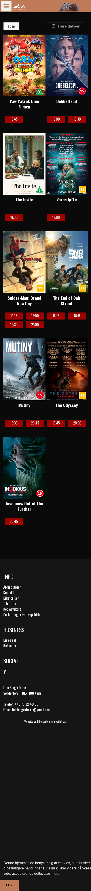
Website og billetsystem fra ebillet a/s (45, 721)
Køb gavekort (12, 609)
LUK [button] (9, 885)
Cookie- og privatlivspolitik (21, 614)
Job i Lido (9, 603)
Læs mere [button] (51, 873)
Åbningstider (12, 587)
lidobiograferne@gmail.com (31, 709)
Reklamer (9, 645)
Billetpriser (11, 598)
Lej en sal (9, 640)
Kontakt (8, 592)
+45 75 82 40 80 (26, 704)
